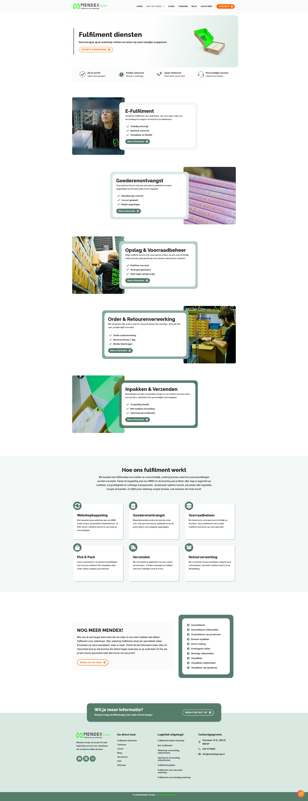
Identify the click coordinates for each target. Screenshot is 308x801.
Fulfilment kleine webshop (171, 740)
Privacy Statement (166, 795)
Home (139, 6)
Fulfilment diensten (127, 740)
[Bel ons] (300, 793)
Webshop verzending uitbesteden (168, 751)
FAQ (119, 761)
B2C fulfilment (165, 745)
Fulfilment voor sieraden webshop (170, 771)
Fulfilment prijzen (166, 765)
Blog (194, 6)
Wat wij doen (153, 6)
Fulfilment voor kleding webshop (174, 777)
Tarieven (183, 6)
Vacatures (206, 6)
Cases (171, 6)
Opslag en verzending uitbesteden (169, 759)
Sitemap (121, 765)
